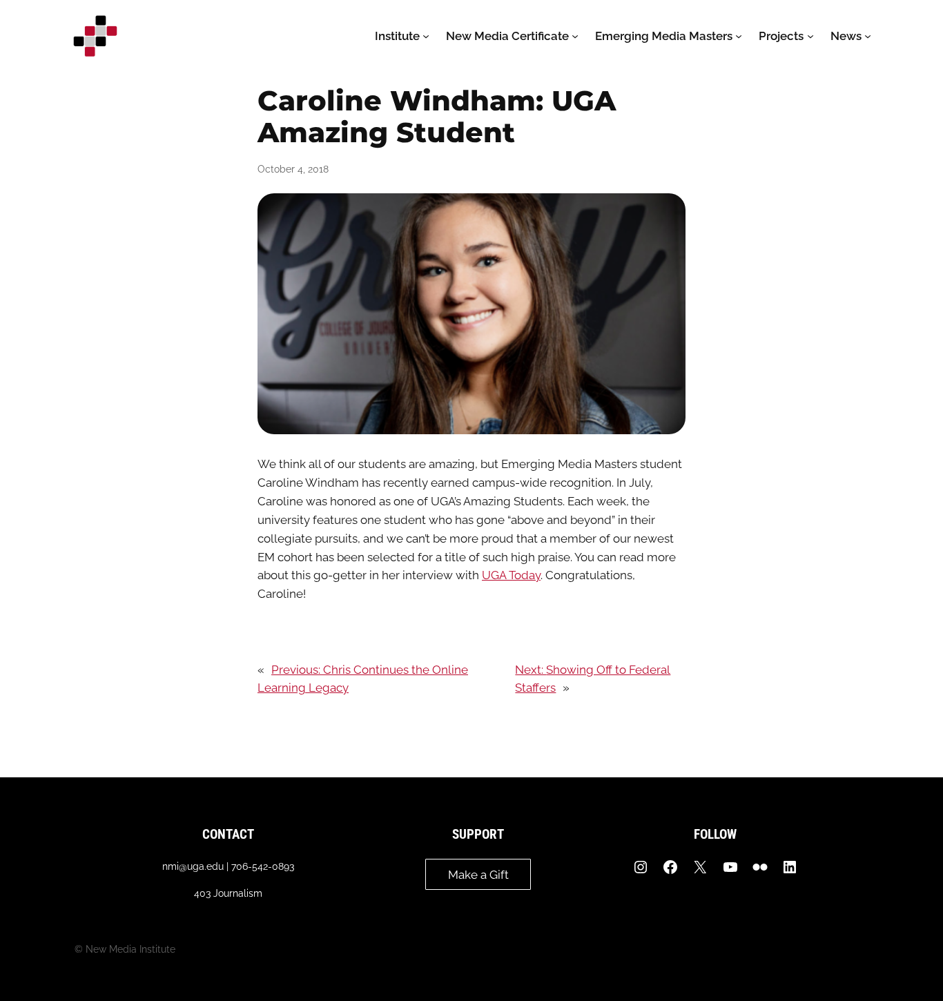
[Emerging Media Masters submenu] (738, 35)
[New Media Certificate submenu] (575, 35)
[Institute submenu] (425, 35)
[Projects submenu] (810, 35)
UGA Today (511, 575)
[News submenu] (867, 35)
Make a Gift (478, 875)
